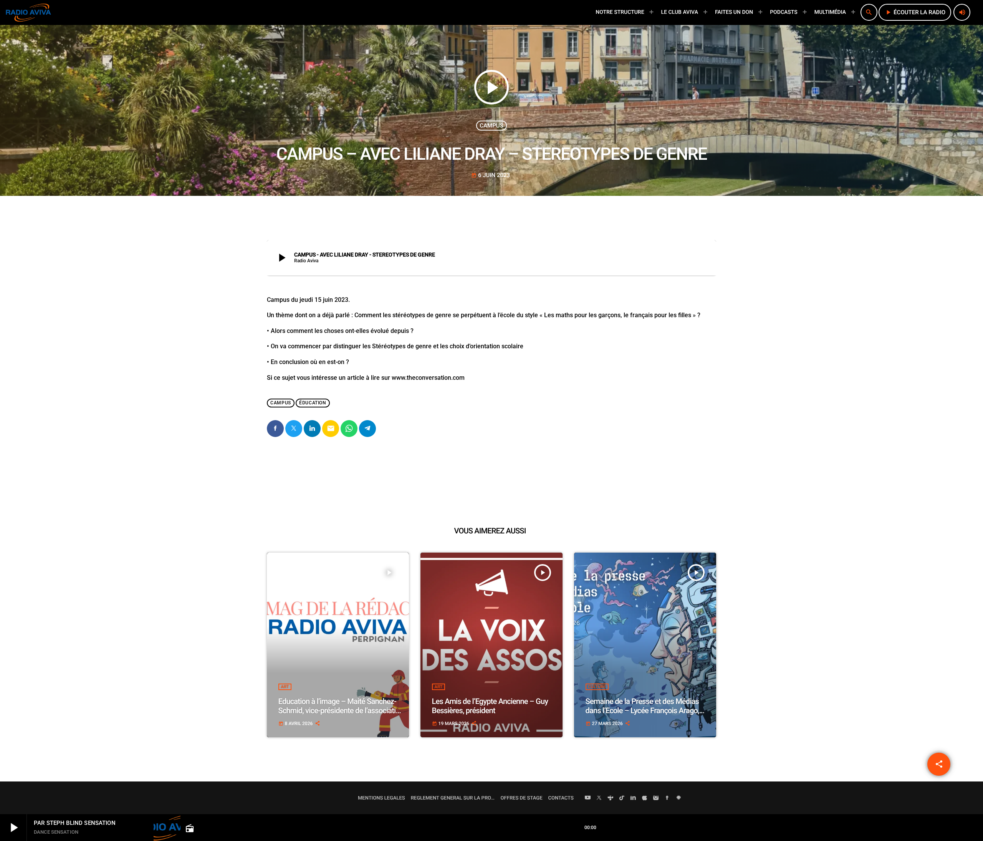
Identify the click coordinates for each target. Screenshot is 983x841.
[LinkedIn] (633, 798)
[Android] (678, 798)
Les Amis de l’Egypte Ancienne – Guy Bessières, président (490, 706)
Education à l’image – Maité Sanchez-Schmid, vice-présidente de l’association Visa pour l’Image (341, 710)
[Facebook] (667, 798)
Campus (491, 125)
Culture (597, 686)
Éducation (312, 403)
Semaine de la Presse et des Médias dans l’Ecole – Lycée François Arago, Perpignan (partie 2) (642, 710)
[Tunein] (610, 798)
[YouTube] (588, 798)
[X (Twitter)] (599, 798)
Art (285, 686)
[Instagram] (656, 798)
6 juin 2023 (490, 175)
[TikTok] (622, 798)
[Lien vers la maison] (28, 12)
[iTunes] (645, 798)
